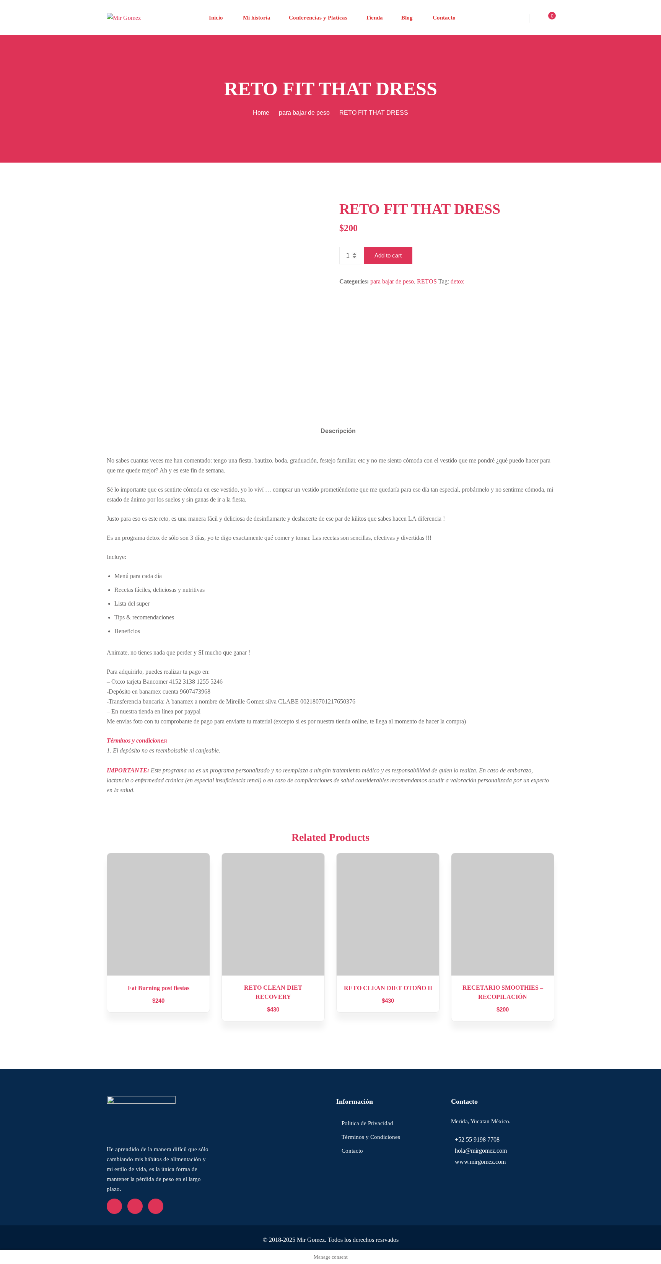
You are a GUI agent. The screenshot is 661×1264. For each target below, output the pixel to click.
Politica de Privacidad (367, 1123)
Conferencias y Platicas (318, 18)
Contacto (443, 18)
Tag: (443, 281)
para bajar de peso (304, 112)
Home (261, 112)
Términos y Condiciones (371, 1137)
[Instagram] (155, 1206)
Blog (407, 18)
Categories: (354, 281)
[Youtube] (135, 1206)
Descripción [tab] (338, 431)
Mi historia (255, 18)
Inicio (216, 18)
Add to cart (388, 255)
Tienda (374, 18)
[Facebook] (114, 1206)
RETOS (427, 281)
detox (457, 281)
